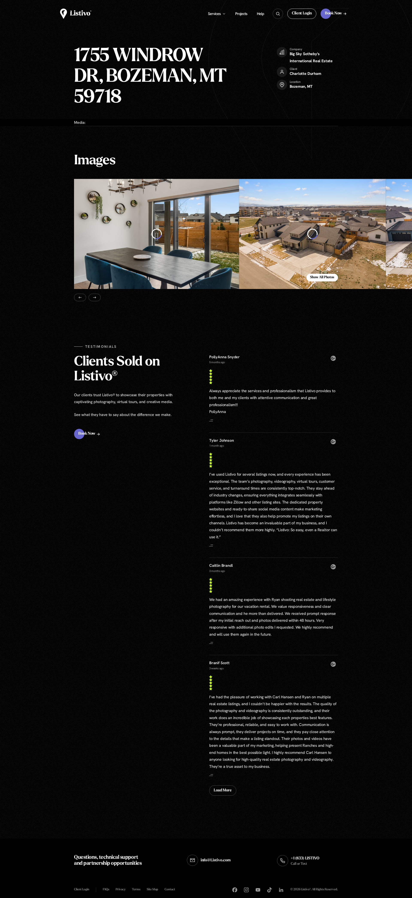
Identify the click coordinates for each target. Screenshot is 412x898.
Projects (241, 13)
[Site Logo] (75, 14)
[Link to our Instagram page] (246, 889)
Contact (170, 889)
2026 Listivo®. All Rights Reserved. (314, 890)
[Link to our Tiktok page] (269, 889)
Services (214, 13)
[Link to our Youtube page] (258, 889)
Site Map (152, 889)
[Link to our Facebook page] (234, 889)
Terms (136, 889)
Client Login (81, 889)
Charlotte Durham (305, 73)
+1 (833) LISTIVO (305, 861)
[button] (301, 14)
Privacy (121, 889)
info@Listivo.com (216, 860)
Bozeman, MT (301, 86)
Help (260, 13)
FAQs (106, 889)
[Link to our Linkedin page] (281, 889)
